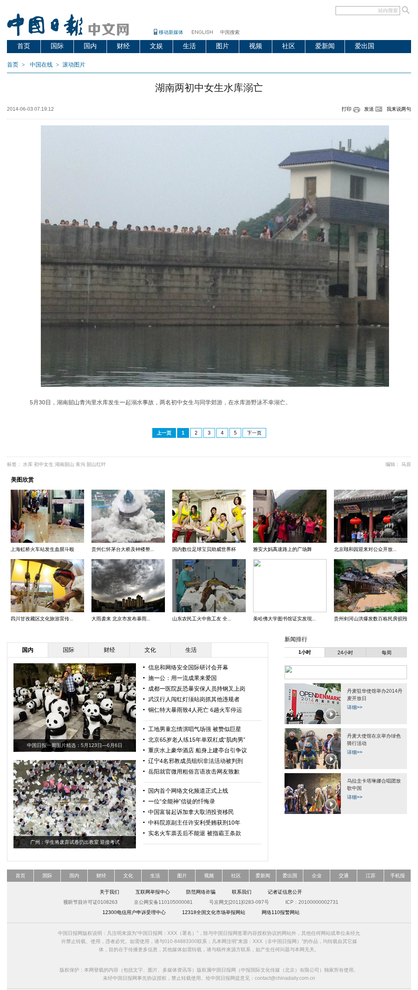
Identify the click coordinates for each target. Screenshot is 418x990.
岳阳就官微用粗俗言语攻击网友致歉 (194, 771)
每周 (386, 653)
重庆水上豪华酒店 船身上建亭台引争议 (197, 750)
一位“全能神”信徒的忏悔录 (181, 801)
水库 (28, 464)
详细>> (354, 707)
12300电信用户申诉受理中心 (134, 912)
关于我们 (109, 892)
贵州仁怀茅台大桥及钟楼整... (122, 549)
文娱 (156, 45)
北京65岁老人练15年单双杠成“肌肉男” (196, 739)
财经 (123, 45)
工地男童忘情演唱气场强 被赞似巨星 (194, 729)
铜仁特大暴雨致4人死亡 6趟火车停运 (195, 710)
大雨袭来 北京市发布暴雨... (120, 619)
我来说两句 (399, 109)
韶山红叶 (96, 464)
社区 (288, 45)
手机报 (397, 876)
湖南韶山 (64, 464)
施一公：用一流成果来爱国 (182, 678)
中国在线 (41, 65)
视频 (255, 45)
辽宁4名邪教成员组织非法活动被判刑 (195, 761)
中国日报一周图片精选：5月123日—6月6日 (74, 745)
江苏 (371, 876)
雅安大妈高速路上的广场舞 (282, 549)
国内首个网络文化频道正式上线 (188, 790)
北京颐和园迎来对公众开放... (365, 549)
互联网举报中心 (153, 892)
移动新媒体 (171, 32)
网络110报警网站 (281, 912)
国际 (57, 45)
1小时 (304, 652)
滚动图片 (73, 65)
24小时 (345, 653)
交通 (344, 876)
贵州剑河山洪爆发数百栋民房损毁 (370, 619)
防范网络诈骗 (201, 892)
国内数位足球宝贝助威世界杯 (204, 549)
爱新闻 (325, 45)
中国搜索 (230, 32)
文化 (128, 876)
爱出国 (364, 45)
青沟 (80, 464)
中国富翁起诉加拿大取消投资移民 (191, 812)
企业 (317, 876)
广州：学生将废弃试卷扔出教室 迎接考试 (75, 842)
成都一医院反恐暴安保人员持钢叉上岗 (196, 688)
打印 (346, 109)
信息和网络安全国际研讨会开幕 (188, 667)
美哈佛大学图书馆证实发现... (284, 619)
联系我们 (241, 892)
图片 (222, 45)
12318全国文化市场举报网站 (213, 912)
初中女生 (43, 464)
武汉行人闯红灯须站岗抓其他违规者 (194, 699)
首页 (23, 45)
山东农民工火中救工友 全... (201, 619)
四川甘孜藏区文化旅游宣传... (42, 619)
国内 (90, 45)
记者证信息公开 (285, 892)
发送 (369, 109)
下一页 (254, 433)
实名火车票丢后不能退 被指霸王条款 (194, 833)
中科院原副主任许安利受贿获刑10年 (194, 822)
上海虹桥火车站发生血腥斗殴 (42, 549)
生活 (189, 45)
